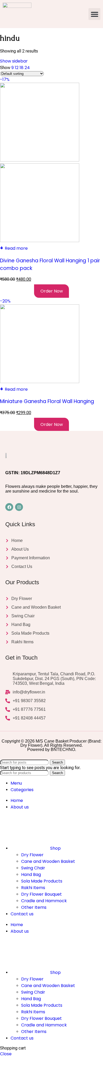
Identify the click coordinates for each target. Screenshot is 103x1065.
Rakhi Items (33, 888)
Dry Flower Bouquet (41, 894)
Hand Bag (31, 874)
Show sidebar (14, 61)
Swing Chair (33, 868)
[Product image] (39, 241)
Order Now (51, 291)
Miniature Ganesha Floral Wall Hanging (47, 401)
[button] (94, 14)
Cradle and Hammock (44, 901)
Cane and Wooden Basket (48, 861)
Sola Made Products (41, 881)
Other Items (33, 907)
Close (6, 1054)
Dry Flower (32, 855)
